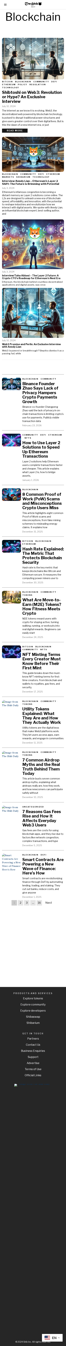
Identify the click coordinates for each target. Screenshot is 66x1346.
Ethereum (9, 84)
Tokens (27, 595)
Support (33, 1057)
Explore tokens (33, 998)
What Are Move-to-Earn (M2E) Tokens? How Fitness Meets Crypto (41, 607)
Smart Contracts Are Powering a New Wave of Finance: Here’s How (43, 867)
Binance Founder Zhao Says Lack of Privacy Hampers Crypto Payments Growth (40, 393)
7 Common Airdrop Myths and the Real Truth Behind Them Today (41, 767)
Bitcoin (7, 81)
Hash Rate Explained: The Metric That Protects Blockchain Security (43, 556)
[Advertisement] (33, 943)
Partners (33, 1038)
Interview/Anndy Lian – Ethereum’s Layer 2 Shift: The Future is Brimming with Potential (30, 182)
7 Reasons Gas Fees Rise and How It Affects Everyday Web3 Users (41, 818)
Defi (54, 81)
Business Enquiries (33, 1050)
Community (41, 81)
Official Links (33, 1075)
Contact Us (33, 1044)
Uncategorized (33, 807)
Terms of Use (33, 1069)
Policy (22, 84)
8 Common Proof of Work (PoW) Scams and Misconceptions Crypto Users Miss (42, 501)
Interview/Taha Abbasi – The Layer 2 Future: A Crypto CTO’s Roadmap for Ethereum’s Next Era (31, 276)
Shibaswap (33, 1016)
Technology (10, 87)
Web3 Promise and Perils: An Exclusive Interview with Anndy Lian (31, 345)
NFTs (28, 438)
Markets (8, 177)
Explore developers (33, 1010)
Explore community (33, 1004)
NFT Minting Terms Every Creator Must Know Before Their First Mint (41, 661)
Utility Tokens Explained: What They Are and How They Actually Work (41, 716)
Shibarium (23, 177)
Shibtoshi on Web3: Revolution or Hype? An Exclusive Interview (32, 97)
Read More (15, 130)
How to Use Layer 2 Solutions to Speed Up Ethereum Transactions (41, 450)
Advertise (33, 1063)
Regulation (37, 84)
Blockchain (23, 81)
